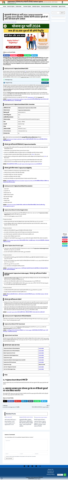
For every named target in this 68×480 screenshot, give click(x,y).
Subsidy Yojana (36, 6)
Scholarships (54, 6)
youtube (21, 55)
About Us (50, 469)
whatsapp (28, 55)
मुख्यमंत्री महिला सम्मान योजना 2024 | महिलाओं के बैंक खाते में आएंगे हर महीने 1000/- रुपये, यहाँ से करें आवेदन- (26, 423)
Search (62, 12)
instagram (14, 55)
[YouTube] (28, 466)
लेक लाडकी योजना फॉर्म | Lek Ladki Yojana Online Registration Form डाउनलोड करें (24, 164)
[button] (21, 6)
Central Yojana (11, 6)
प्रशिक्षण (33, 154)
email (31, 401)
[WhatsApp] (40, 466)
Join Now (46, 79)
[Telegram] (36, 466)
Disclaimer (50, 473)
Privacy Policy (51, 474)
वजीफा (45, 156)
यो (25, 71)
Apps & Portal (62, 6)
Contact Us (50, 471)
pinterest (18, 401)
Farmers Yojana (27, 6)
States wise (18, 6)
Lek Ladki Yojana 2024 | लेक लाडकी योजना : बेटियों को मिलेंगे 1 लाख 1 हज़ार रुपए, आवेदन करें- (26, 312)
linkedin (25, 401)
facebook (7, 55)
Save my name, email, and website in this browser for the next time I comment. (21, 456)
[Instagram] (24, 466)
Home (4, 6)
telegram (35, 55)
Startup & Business (45, 6)
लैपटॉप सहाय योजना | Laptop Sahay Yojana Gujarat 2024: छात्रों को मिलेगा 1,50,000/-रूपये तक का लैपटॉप (40, 423)
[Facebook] (32, 466)
